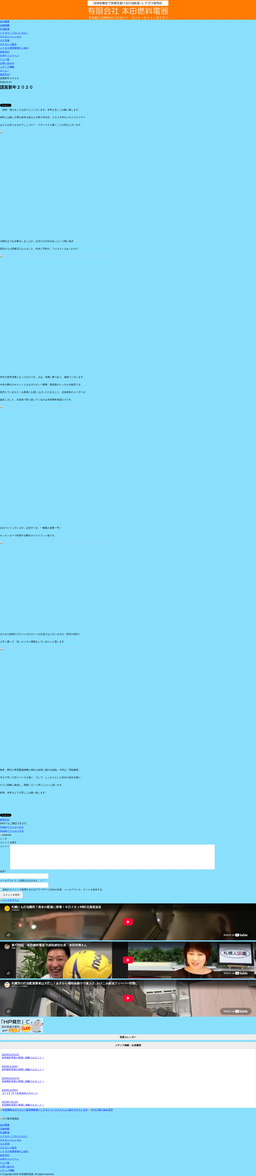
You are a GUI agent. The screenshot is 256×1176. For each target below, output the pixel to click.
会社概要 (4, 21)
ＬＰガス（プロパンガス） (14, 33)
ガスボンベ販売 (8, 44)
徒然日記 (4, 52)
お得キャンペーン (9, 55)
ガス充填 (4, 40)
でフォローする (12, 827)
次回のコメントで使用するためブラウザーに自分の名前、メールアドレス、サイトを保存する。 (53, 889)
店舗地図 (4, 25)
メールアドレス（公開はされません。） (21, 880)
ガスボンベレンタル (10, 36)
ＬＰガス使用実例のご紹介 (14, 48)
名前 (2, 871)
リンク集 (4, 59)
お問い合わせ (7, 63)
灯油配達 (4, 29)
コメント (4, 846)
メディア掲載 (7, 67)
